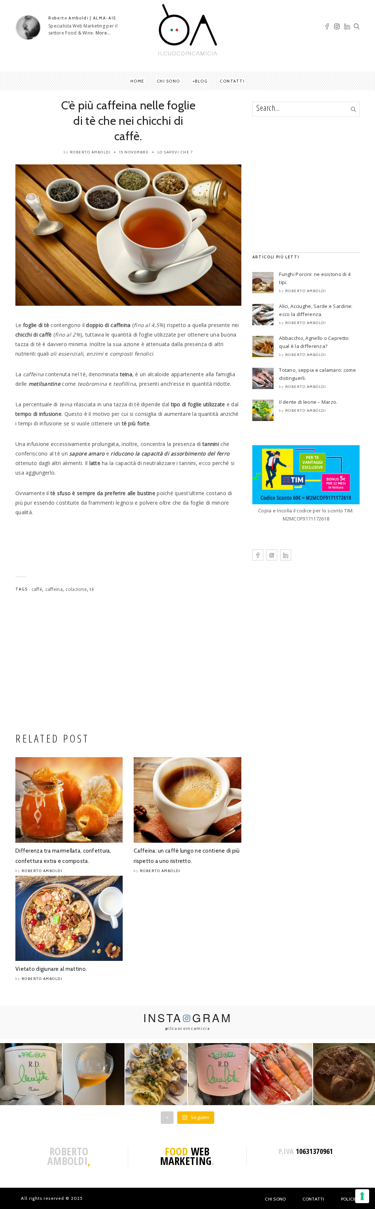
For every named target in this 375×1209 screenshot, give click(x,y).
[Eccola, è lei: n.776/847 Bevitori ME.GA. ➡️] (31, 1074)
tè (92, 589)
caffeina (54, 589)
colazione (76, 589)
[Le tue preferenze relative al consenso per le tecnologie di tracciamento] (362, 1196)
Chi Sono (275, 1199)
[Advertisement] (128, 664)
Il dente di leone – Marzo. (308, 402)
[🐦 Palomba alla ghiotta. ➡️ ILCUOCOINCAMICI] (344, 1074)
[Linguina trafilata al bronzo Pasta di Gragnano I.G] (156, 1074)
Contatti (232, 81)
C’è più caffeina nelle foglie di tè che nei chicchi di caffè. (128, 120)
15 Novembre (134, 152)
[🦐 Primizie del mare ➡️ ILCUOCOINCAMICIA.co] (281, 1074)
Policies (350, 1199)
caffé (36, 589)
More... (103, 33)
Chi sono (168, 81)
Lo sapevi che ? (175, 152)
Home (137, 81)
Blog (201, 81)
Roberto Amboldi (90, 152)
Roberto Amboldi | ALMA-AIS (82, 18)
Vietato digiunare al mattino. (51, 969)
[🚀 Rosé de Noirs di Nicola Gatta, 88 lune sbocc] (219, 1074)
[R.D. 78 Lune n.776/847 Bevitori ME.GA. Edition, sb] (94, 1074)
